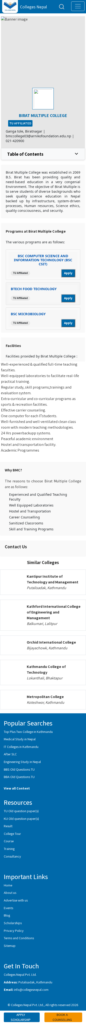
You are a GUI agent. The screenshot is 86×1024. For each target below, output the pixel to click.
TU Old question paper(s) (21, 811)
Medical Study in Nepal (20, 739)
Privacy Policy (14, 930)
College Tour (12, 833)
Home (8, 885)
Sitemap (10, 945)
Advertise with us (16, 900)
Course (9, 841)
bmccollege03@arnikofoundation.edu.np (38, 136)
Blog (7, 915)
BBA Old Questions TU (19, 776)
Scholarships (13, 923)
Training (9, 848)
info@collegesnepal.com (31, 989)
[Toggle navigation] (78, 6)
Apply (68, 273)
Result (8, 826)
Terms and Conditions (19, 938)
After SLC (10, 754)
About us (10, 892)
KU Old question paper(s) (21, 818)
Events (8, 908)
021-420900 (15, 141)
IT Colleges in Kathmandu (21, 746)
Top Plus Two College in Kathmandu (28, 731)
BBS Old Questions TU (19, 769)
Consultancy (12, 856)
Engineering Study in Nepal (22, 761)
